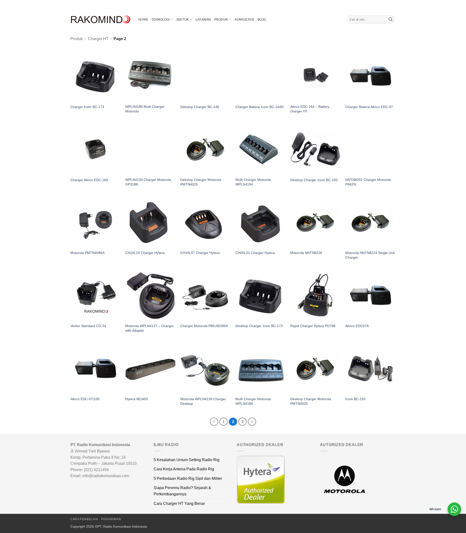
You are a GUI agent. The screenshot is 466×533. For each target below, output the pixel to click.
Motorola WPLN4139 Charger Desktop (203, 401)
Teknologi (160, 19)
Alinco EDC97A (357, 326)
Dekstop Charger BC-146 (199, 107)
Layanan (203, 19)
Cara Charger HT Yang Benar (179, 503)
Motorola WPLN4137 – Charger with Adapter (149, 328)
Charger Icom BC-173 (87, 107)
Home (143, 19)
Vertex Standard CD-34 (88, 326)
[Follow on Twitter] (388, 5)
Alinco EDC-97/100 (85, 399)
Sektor (182, 19)
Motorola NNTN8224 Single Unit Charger (370, 255)
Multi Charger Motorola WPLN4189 (253, 401)
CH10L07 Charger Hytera (200, 253)
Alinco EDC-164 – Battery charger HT (309, 109)
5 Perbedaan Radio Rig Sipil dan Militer (188, 478)
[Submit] (390, 19)
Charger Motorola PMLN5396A (204, 326)
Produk (221, 19)
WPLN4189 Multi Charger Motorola (145, 109)
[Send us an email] (393, 5)
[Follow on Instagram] (384, 5)
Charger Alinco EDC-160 (89, 180)
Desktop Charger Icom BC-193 (314, 180)
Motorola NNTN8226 (306, 253)
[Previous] (214, 422)
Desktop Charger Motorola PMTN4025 (310, 401)
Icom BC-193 (355, 399)
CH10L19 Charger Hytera (145, 253)
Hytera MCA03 (136, 399)
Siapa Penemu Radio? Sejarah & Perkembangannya (182, 491)
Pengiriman (111, 519)
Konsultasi (244, 19)
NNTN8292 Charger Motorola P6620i (368, 182)
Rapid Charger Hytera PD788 (312, 326)
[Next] (252, 422)
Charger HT (98, 39)
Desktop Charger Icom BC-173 (259, 326)
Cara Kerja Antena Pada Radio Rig (184, 469)
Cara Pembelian (84, 519)
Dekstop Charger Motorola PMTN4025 (200, 182)
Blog (262, 19)
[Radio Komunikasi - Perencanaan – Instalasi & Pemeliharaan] (100, 20)
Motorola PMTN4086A (87, 253)
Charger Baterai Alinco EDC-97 (369, 107)
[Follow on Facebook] (379, 5)
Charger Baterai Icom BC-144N (259, 107)
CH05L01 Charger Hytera (255, 253)
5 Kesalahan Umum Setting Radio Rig (186, 460)
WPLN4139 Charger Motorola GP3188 (148, 182)
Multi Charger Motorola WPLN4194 (253, 182)
